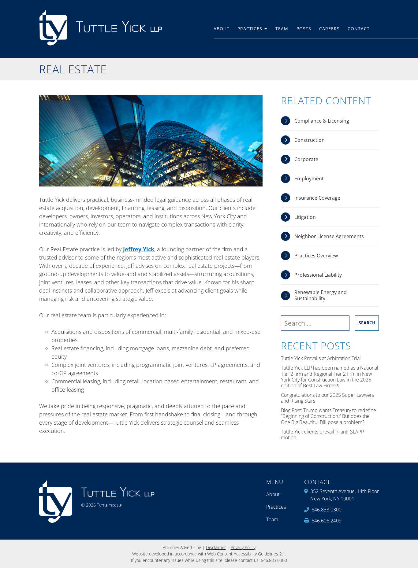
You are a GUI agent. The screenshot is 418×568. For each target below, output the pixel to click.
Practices (249, 28)
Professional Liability (318, 274)
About (222, 28)
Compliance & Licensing (321, 120)
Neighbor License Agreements (329, 236)
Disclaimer (216, 547)
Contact (359, 28)
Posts (304, 28)
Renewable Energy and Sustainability (320, 295)
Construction (309, 140)
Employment (309, 178)
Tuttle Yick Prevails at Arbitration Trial (321, 358)
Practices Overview (316, 255)
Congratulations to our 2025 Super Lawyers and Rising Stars (327, 398)
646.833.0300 (274, 560)
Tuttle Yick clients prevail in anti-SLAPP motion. (322, 435)
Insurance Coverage (317, 197)
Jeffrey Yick (138, 249)
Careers (329, 28)
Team (281, 28)
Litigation (305, 217)
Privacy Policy (243, 547)
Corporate (306, 159)
